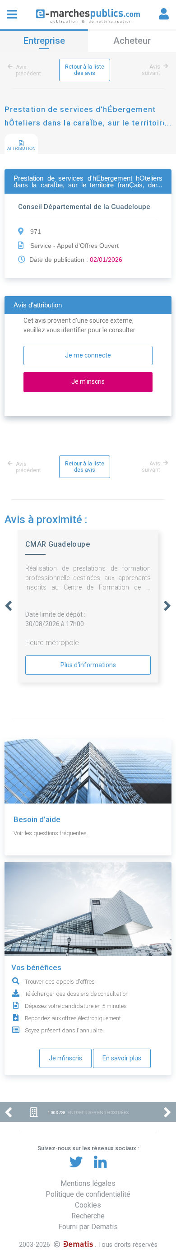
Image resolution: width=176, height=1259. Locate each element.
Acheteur (132, 40)
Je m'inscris (65, 1058)
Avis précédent (28, 70)
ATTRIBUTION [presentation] (21, 148)
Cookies (88, 1205)
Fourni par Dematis (88, 1226)
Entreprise (44, 40)
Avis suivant (151, 70)
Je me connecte (88, 355)
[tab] (21, 144)
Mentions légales (88, 1183)
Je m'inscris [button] (88, 381)
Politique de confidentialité (88, 1194)
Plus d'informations (88, 665)
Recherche (88, 1216)
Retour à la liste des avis (84, 70)
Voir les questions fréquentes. (51, 833)
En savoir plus (121, 1058)
